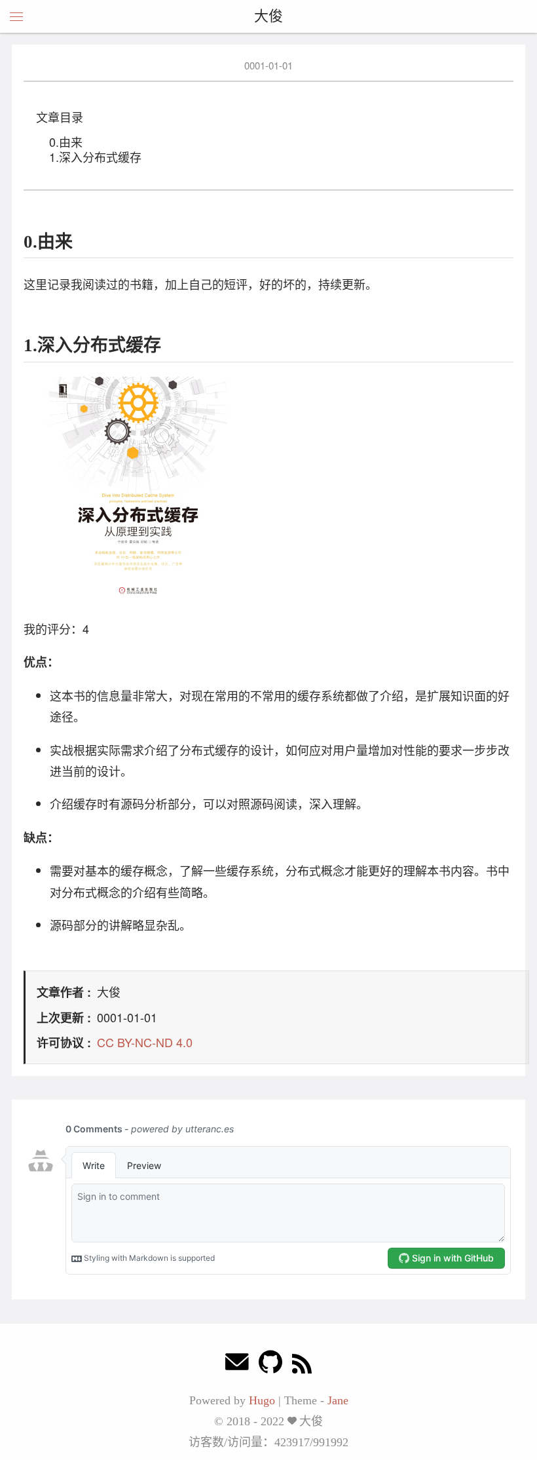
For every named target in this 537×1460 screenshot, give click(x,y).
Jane (337, 1400)
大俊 (268, 16)
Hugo (262, 1400)
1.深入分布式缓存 (95, 156)
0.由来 (66, 141)
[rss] (302, 1365)
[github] (270, 1365)
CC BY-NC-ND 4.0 (145, 1041)
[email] (237, 1365)
